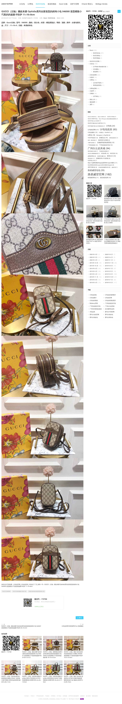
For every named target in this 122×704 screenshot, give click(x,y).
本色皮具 (92, 312)
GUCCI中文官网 (94, 61)
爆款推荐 (92, 102)
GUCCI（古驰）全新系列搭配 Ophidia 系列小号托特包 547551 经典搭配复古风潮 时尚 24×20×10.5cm (31, 679)
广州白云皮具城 (99, 148)
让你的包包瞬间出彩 (104, 167)
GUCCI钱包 (96, 58)
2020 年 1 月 (109, 260)
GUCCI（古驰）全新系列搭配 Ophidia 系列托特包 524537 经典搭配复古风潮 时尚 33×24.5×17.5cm (52, 679)
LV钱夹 (92, 93)
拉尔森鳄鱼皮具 (109, 309)
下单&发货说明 (40, 696)
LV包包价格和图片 (110, 295)
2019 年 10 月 (94, 266)
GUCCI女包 (40, 4)
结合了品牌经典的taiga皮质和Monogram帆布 (102, 163)
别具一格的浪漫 (92, 140)
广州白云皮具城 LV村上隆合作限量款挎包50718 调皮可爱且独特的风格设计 (112, 241)
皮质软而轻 (92, 156)
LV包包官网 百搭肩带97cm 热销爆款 (72, 626)
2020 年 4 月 (109, 257)
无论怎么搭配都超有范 (94, 153)
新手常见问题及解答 (74, 696)
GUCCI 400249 (92, 116)
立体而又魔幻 (101, 156)
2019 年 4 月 (93, 274)
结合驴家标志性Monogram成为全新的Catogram (101, 165)
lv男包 (91, 135)
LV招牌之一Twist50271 (105, 132)
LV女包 (22, 4)
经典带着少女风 (92, 160)
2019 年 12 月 (94, 263)
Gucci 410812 (102, 116)
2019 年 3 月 (109, 274)
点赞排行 (82, 696)
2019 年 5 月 (109, 271)
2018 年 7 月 (109, 280)
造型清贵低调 (105, 177)
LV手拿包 (96, 96)
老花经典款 (52, 4)
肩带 (91, 104)
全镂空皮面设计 (113, 137)
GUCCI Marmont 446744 (97, 123)
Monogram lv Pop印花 (103, 135)
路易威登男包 (93, 177)
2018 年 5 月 (109, 282)
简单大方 (111, 156)
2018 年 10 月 (109, 277)
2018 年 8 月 (93, 280)
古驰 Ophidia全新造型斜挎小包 (36, 591)
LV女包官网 (93, 75)
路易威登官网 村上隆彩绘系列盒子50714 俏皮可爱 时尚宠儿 (94, 241)
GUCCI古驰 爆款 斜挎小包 (19, 591)
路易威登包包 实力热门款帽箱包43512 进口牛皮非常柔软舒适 (112, 200)
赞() (79, 618)
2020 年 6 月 (109, 254)
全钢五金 (103, 138)
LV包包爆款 (93, 132)
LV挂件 (92, 77)
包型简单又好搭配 (104, 140)
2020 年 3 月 (93, 260)
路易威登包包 (96, 170)
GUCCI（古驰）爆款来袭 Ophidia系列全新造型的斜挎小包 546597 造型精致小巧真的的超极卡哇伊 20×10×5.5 (21, 627)
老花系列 (95, 72)
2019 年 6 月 (93, 271)
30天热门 (26, 696)
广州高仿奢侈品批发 (96, 309)
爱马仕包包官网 (94, 314)
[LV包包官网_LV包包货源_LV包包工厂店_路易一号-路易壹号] (7, 4)
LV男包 (30, 4)
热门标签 (88, 696)
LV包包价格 (93, 295)
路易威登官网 (100, 174)
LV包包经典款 (94, 300)
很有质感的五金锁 (93, 151)
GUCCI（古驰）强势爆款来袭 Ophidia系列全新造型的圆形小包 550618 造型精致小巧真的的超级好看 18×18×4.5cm (52, 654)
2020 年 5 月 (93, 257)
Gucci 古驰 (63, 4)
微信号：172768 (6, 652)
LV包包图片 (93, 298)
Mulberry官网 (94, 303)
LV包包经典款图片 (110, 300)
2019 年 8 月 (93, 268)
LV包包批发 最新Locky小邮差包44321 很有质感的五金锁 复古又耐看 (94, 220)
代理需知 (53, 696)
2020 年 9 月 (93, 254)
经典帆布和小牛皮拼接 (103, 158)
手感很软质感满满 (104, 151)
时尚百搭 (113, 153)
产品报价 (47, 696)
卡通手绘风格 (92, 142)
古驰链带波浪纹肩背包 (105, 142)
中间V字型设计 (93, 138)
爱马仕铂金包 (109, 314)
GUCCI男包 (96, 55)
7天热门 (32, 696)
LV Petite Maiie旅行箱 (99, 66)
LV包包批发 (108, 129)
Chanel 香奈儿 (87, 4)
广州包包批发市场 (106, 145)
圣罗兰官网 (74, 4)
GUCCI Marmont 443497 (94, 121)
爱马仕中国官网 (109, 312)
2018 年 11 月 (94, 277)
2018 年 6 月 (93, 282)
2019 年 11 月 (109, 263)
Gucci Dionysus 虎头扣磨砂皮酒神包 (108, 118)
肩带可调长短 (92, 167)
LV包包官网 (93, 130)
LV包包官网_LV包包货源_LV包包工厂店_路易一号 (28, 584)
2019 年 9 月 (109, 266)
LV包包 (110, 126)
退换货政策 (95, 696)
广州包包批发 (93, 145)
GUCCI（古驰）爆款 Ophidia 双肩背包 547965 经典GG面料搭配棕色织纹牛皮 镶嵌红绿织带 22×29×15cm (73, 679)
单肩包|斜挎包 (97, 85)
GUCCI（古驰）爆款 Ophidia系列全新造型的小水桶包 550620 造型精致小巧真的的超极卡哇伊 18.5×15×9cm (73, 654)
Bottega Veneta (101, 4)
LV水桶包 (96, 69)
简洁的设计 (91, 158)
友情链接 (65, 696)
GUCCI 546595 (6, 591)
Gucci (45, 18)
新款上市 (92, 99)
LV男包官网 (93, 88)
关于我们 (59, 696)
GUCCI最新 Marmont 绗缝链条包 (96, 126)
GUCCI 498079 (93, 118)
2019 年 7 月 (109, 268)
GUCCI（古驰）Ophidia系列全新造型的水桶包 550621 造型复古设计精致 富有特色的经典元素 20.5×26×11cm (10, 679)
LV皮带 (92, 91)
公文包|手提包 (97, 83)
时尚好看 (105, 153)
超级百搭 (115, 167)
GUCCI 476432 (111, 116)
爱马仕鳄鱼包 (109, 317)
